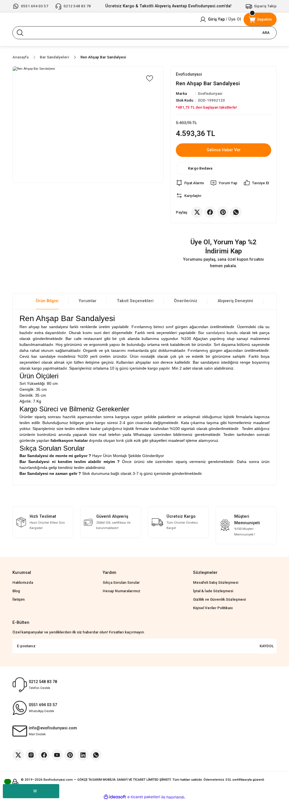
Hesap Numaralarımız (121, 591)
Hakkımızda (22, 582)
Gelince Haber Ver (224, 150)
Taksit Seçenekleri (135, 301)
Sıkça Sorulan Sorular (121, 582)
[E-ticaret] (143, 797)
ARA (266, 32)
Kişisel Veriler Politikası (213, 608)
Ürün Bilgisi (47, 301)
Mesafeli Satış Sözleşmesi (215, 582)
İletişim (18, 599)
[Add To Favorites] (149, 78)
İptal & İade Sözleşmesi (213, 591)
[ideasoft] (115, 797)
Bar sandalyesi (211, 332)
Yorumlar (88, 301)
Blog (16, 591)
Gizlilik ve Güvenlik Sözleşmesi (219, 599)
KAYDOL (267, 646)
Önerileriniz (185, 301)
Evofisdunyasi (210, 93)
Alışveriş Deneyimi (235, 301)
